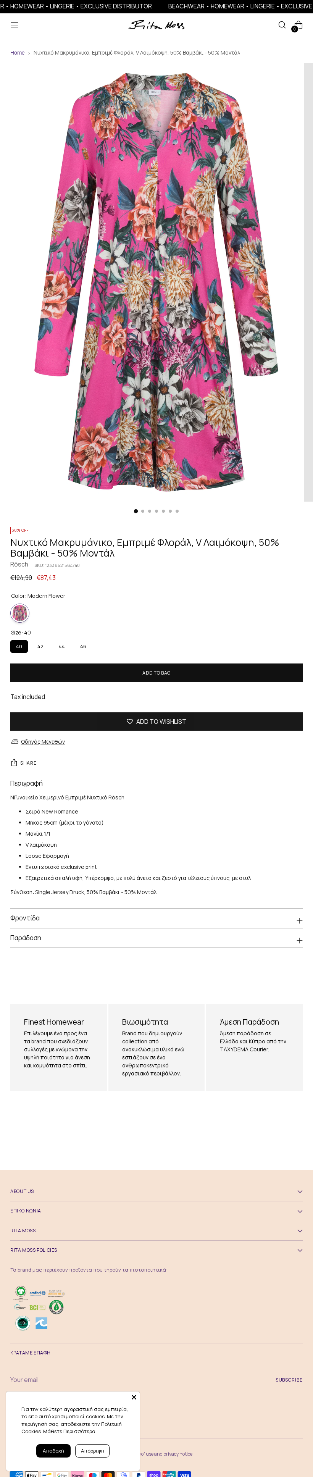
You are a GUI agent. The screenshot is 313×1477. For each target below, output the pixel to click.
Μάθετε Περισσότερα (69, 1431)
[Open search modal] (282, 25)
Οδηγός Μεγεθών (43, 741)
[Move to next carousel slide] (296, 974)
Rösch (19, 564)
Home (17, 53)
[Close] (134, 1397)
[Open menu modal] (14, 25)
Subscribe (289, 1380)
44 (61, 645)
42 (40, 645)
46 (83, 645)
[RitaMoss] (156, 25)
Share (28, 763)
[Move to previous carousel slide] (278, 974)
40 (19, 645)
